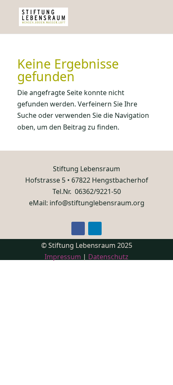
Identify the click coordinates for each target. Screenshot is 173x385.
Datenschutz (108, 256)
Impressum (63, 256)
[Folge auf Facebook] (78, 228)
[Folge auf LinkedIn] (95, 228)
